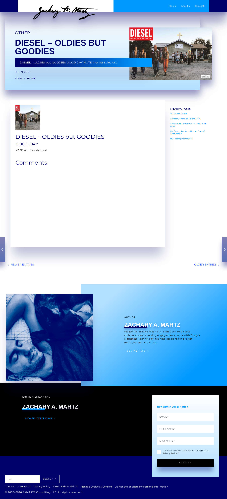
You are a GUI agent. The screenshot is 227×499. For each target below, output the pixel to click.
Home (19, 78)
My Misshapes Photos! (181, 138)
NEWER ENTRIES (22, 264)
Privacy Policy (170, 453)
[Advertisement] (191, 192)
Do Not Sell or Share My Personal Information (141, 486)
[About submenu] (189, 6)
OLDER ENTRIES (205, 264)
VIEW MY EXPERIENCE (39, 418)
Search (48, 479)
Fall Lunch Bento (178, 113)
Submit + (185, 462)
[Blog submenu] (175, 6)
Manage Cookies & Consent (96, 486)
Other (22, 32)
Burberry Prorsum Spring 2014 (185, 118)
